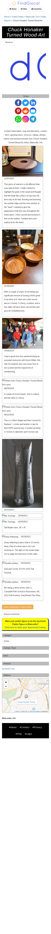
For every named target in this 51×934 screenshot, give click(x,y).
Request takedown (12, 614)
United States (18, 17)
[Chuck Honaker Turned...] (26, 696)
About (13, 727)
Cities (24, 9)
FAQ (19, 734)
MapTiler (24, 711)
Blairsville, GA (32, 17)
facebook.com (8, 668)
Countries (37, 9)
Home (13, 9)
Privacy (38, 727)
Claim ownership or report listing (18, 607)
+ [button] (6, 682)
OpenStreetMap (34, 711)
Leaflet (17, 711)
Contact (25, 727)
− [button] (6, 686)
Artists (6, 641)
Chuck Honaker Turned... (27, 702)
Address (10, 42)
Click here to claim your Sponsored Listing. (25, 627)
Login (29, 734)
